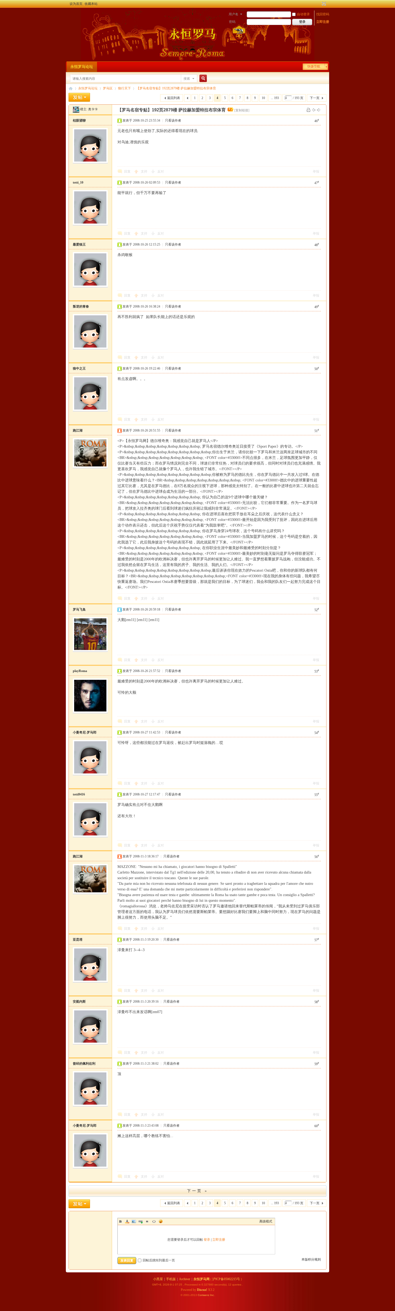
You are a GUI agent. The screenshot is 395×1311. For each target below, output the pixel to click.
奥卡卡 (93, 109)
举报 (316, 171)
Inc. (212, 1295)
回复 (127, 171)
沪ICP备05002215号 (226, 1279)
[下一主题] (319, 110)
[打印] (308, 110)
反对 (160, 171)
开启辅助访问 (319, 3)
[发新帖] (79, 97)
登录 (207, 1239)
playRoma (80, 671)
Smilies (160, 1221)
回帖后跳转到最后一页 (159, 1260)
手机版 (171, 1279)
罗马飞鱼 (79, 609)
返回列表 (173, 98)
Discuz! (202, 1290)
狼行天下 (124, 88)
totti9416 (79, 794)
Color (127, 1221)
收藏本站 (91, 4)
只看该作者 (173, 120)
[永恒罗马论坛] (72, 15)
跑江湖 (77, 430)
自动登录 (303, 14)
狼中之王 (79, 368)
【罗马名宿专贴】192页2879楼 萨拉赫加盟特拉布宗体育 (176, 88)
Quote (147, 1221)
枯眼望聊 (79, 120)
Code (154, 1221)
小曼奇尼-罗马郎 (84, 732)
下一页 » (197, 1191)
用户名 (233, 14)
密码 (232, 22)
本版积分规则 (311, 1259)
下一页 (314, 98)
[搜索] (202, 78)
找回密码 (322, 14)
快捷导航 (313, 66)
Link (140, 1221)
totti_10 (78, 182)
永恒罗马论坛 (81, 67)
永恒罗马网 (201, 1279)
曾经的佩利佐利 (84, 1063)
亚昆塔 (77, 939)
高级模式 (265, 1221)
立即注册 (322, 22)
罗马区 (108, 88)
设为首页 (76, 4)
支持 (144, 171)
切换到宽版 (323, 3)
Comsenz (204, 1295)
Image (134, 1221)
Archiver (184, 1279)
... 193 (275, 98)
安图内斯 (79, 1001)
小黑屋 (158, 1279)
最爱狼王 (79, 244)
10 (263, 98)
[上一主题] (313, 110)
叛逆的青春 (81, 306)
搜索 (187, 79)
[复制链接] (241, 110)
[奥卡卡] (76, 109)
